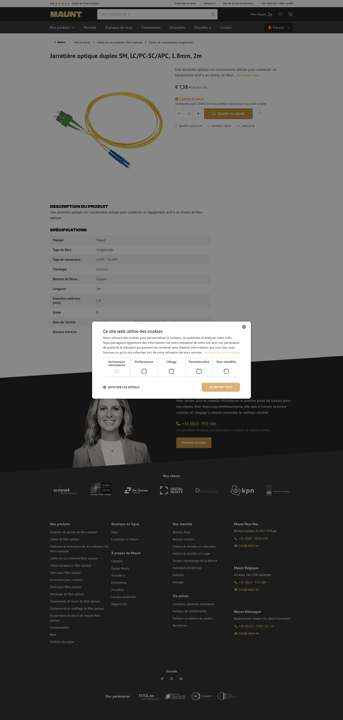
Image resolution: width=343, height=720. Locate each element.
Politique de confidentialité (221, 352)
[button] (121, 387)
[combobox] (244, 327)
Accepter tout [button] (220, 387)
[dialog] (171, 359)
